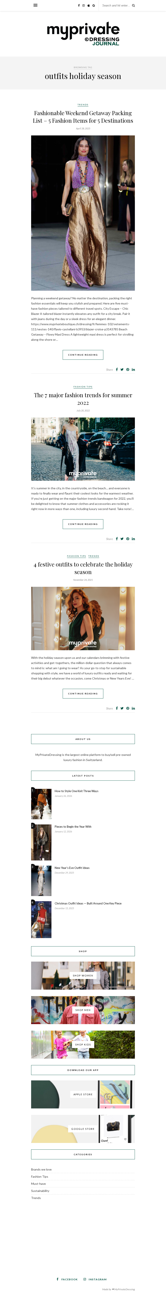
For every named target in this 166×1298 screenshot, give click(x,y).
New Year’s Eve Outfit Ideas (72, 868)
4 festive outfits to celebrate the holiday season (83, 568)
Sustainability (40, 1191)
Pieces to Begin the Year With (73, 826)
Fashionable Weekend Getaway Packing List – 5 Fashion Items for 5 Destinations (83, 116)
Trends (83, 104)
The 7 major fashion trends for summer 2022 (83, 398)
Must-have (38, 1183)
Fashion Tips (83, 386)
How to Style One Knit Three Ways (76, 791)
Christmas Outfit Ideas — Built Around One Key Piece (88, 903)
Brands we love (41, 1169)
